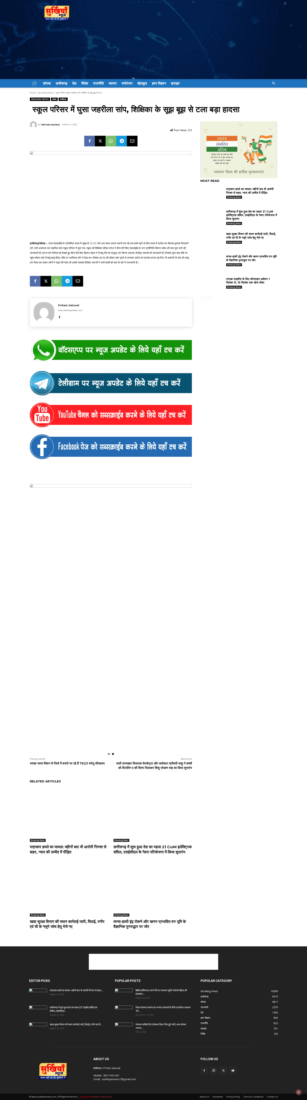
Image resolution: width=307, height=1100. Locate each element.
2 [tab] (113, 731)
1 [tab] (109, 731)
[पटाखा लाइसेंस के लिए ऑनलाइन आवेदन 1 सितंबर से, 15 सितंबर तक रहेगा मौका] (211, 284)
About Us (204, 1073)
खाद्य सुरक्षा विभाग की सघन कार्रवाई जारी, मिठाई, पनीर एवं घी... (76, 1001)
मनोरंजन (127, 83)
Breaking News (45, 92)
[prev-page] (202, 298)
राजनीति (98, 83)
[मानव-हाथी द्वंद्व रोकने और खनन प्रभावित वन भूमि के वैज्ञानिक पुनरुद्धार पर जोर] (153, 865)
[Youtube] (232, 1047)
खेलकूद (142, 83)
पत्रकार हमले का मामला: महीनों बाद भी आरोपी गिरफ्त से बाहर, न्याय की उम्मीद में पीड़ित (68, 826)
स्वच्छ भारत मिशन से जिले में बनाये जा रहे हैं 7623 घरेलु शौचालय (67, 740)
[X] (100, 141)
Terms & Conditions (253, 1073)
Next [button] (187, 604)
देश (74, 83)
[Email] (132, 141)
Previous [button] (34, 604)
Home (33, 92)
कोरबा (47, 83)
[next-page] (208, 298)
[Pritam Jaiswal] (34, 124)
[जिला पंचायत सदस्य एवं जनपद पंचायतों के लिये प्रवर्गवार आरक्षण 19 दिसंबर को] (124, 988)
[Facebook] (89, 141)
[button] (273, 83)
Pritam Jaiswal (50, 124)
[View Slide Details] (111, 350)
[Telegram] (121, 141)
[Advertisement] (153, 52)
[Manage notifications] (298, 1092)
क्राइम (175, 83)
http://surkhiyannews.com (70, 310)
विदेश (84, 83)
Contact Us (272, 1073)
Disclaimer (217, 1073)
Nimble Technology (102, 1073)
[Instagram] (213, 1047)
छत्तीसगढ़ (61, 83)
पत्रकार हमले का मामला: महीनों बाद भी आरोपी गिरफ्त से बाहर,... (77, 967)
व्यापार (113, 83)
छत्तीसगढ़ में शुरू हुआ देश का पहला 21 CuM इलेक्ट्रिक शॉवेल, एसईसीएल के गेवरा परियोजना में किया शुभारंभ (153, 826)
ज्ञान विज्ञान (159, 83)
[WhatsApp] (111, 141)
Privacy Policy (233, 1073)
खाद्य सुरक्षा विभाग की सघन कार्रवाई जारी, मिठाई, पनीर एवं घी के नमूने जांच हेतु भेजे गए (67, 901)
